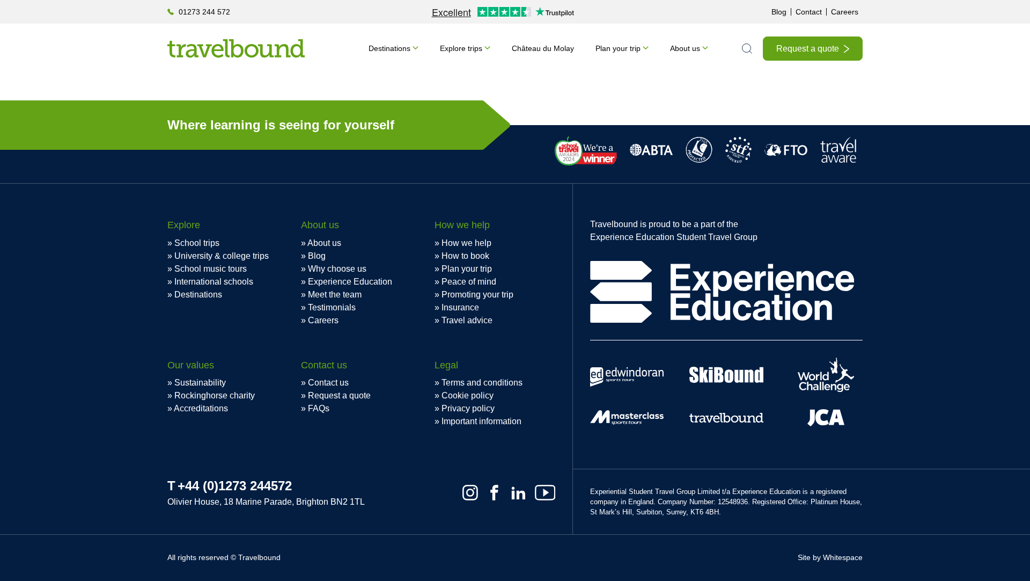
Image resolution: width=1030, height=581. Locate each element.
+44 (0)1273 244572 (235, 485)
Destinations (389, 48)
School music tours (210, 268)
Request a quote (807, 48)
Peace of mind (469, 281)
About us (685, 48)
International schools (213, 281)
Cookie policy (468, 395)
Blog (778, 12)
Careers (844, 12)
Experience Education (350, 281)
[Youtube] (545, 492)
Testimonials (332, 307)
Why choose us (337, 268)
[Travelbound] (236, 48)
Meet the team (335, 294)
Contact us (328, 382)
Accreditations (201, 408)
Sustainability (200, 382)
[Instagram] (470, 492)
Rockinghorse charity (214, 395)
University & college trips (221, 255)
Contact (809, 12)
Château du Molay (543, 48)
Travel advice (467, 320)
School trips (196, 243)
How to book (465, 255)
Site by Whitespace (830, 557)
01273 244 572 (204, 12)
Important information (481, 421)
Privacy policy (468, 408)
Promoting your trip (477, 294)
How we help (466, 243)
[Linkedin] (518, 492)
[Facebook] (494, 492)
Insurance (460, 307)
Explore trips (461, 48)
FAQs (318, 408)
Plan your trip (618, 48)
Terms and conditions (482, 382)
